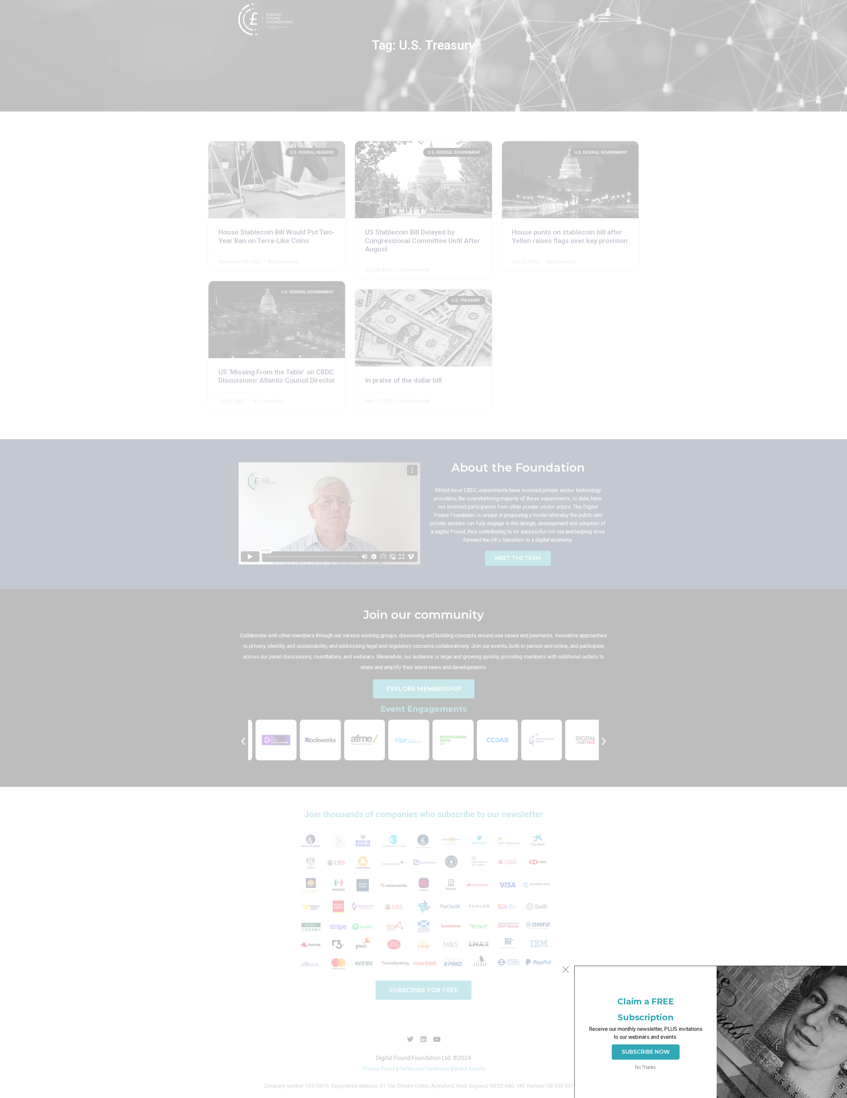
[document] (423, 549)
